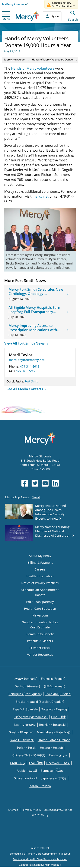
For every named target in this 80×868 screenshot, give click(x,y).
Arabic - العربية (27, 770)
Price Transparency (40, 602)
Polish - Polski (26, 747)
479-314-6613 (29, 366)
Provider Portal (40, 648)
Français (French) (53, 678)
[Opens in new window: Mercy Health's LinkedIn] (55, 483)
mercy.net (40, 196)
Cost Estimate (40, 627)
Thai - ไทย (36, 763)
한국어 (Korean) (54, 686)
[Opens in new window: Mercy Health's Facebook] (24, 483)
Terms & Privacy (32, 810)
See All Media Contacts (25, 389)
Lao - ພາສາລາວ (25, 724)
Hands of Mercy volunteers (32, 68)
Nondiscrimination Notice (40, 622)
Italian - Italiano (40, 786)
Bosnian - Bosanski (52, 724)
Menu (6, 19)
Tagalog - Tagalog (54, 709)
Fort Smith (32, 381)
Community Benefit (40, 634)
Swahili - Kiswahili (22, 740)
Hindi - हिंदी (58, 717)
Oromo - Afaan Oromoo (54, 740)
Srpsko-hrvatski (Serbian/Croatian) (40, 701)
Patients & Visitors (40, 641)
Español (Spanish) (25, 709)
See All (36, 497)
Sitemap (13, 810)
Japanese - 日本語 (53, 778)
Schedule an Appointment (40, 590)
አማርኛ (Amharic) (26, 678)
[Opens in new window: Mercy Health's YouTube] (45, 483)
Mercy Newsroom (14, 59)
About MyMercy (40, 556)
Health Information (40, 576)
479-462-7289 (25, 371)
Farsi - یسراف (58, 755)
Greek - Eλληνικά (21, 732)
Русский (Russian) (58, 694)
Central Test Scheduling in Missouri (40, 864)
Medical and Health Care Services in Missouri (40, 859)
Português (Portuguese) (25, 694)
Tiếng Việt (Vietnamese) (31, 717)
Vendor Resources (40, 654)
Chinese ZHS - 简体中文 (28, 755)
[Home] (27, 16)
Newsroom (40, 615)
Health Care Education (40, 608)
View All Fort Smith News (25, 343)
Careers (40, 569)
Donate (40, 595)
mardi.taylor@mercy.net (27, 360)
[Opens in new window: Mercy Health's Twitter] (35, 483)
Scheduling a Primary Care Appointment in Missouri (40, 853)
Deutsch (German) (27, 686)
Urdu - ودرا (17, 763)
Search (73, 19)
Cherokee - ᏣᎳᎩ (58, 763)
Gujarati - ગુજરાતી (25, 778)
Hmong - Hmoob (51, 747)
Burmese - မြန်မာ (52, 770)
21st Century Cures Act (58, 810)
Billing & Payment (40, 562)
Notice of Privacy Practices (40, 583)
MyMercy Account (13, 4)
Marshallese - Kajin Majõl (54, 732)
